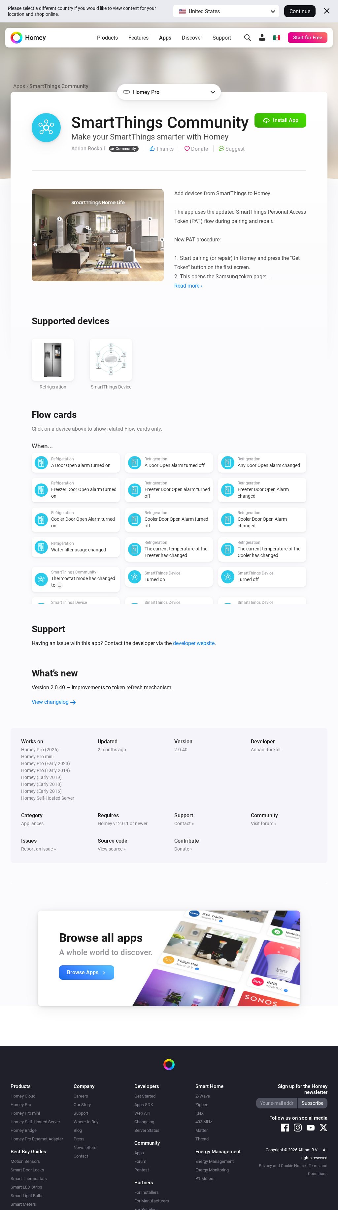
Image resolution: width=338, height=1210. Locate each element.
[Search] (248, 38)
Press (79, 1138)
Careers (81, 1096)
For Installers (146, 1192)
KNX (199, 1113)
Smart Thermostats (29, 1178)
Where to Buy (86, 1121)
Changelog (144, 1121)
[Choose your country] (277, 38)
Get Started (144, 1096)
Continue (299, 11)
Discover (192, 38)
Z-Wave (202, 1096)
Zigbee (201, 1104)
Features (138, 38)
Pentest (141, 1169)
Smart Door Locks (27, 1169)
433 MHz (203, 1121)
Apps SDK (143, 1104)
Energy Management (214, 1161)
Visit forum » (264, 823)
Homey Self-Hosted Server (35, 1121)
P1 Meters (205, 1178)
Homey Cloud (23, 1096)
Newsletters (85, 1147)
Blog (78, 1130)
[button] (226, 11)
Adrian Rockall (265, 749)
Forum (140, 1161)
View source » (112, 849)
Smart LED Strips (26, 1187)
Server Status (146, 1130)
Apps (165, 38)
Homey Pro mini (25, 1113)
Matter (201, 1130)
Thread (202, 1138)
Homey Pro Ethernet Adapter (37, 1138)
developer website (194, 643)
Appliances (32, 823)
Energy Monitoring (212, 1169)
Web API (142, 1113)
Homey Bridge (24, 1130)
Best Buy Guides (28, 1152)
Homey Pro (21, 1104)
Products (107, 38)
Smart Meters (23, 1204)
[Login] (262, 38)
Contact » (184, 823)
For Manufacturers (151, 1200)
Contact (81, 1156)
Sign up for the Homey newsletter (302, 1089)
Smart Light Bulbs (27, 1195)
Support (222, 38)
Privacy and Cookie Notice (282, 1165)
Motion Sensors (25, 1161)
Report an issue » (38, 849)
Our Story (82, 1104)
